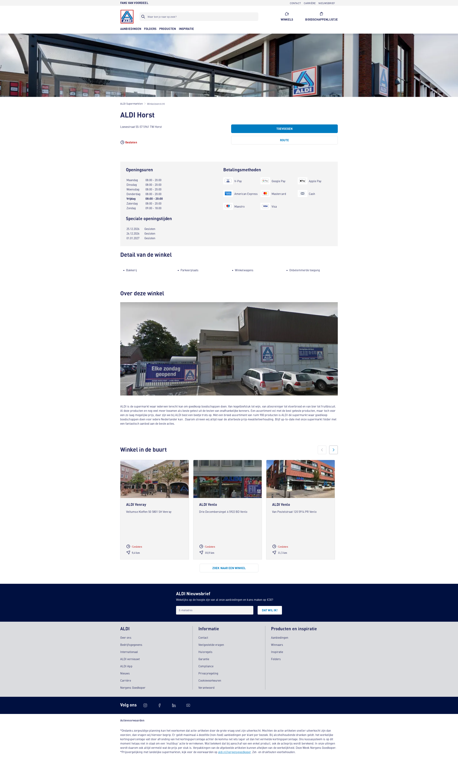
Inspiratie (277, 652)
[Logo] (127, 16)
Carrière (125, 680)
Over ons (125, 637)
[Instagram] (145, 705)
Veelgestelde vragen (211, 645)
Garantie (203, 659)
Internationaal (129, 652)
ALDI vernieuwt (130, 659)
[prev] (322, 450)
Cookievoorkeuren (209, 680)
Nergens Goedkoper (132, 687)
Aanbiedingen (279, 637)
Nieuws (125, 673)
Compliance (205, 666)
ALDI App (126, 666)
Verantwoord (206, 687)
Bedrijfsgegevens (131, 645)
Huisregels (205, 652)
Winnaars (277, 645)
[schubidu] (159, 705)
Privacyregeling (208, 673)
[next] (333, 450)
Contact (203, 637)
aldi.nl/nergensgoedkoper (234, 752)
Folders (276, 659)
